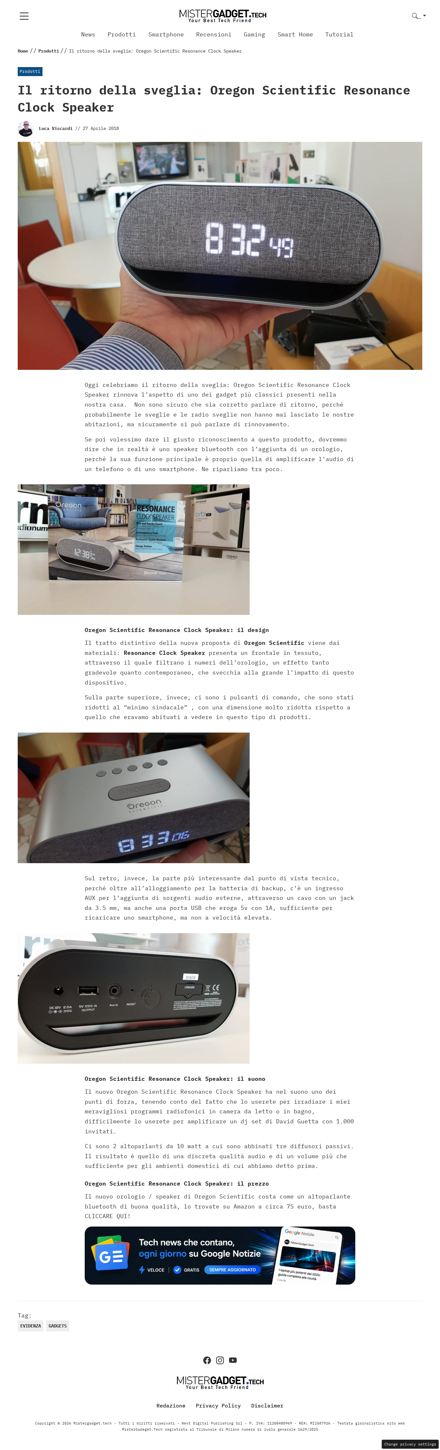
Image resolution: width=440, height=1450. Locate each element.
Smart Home (295, 34)
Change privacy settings (410, 1444)
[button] (419, 16)
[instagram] (220, 1360)
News (88, 34)
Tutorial (339, 34)
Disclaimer (267, 1405)
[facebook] (207, 1360)
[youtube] (233, 1360)
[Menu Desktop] (24, 16)
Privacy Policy (218, 1405)
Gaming (254, 34)
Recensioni (214, 34)
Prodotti (122, 34)
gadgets (58, 1326)
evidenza (30, 1326)
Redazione (171, 1405)
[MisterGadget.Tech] (222, 15)
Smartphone (166, 34)
